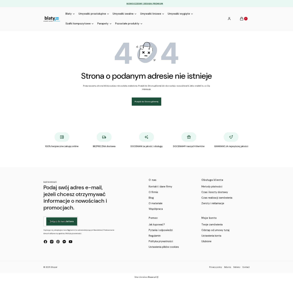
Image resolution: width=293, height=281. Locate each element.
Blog (151, 197)
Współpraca (156, 209)
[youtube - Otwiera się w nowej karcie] (71, 242)
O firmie (153, 192)
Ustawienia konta (211, 235)
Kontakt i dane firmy (160, 186)
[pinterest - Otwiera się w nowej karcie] (58, 242)
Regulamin (155, 235)
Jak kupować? (157, 224)
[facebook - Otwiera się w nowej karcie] (45, 242)
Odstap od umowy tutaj (215, 230)
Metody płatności (211, 186)
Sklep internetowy (145, 277)
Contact (246, 267)
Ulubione (206, 241)
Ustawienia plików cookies (164, 247)
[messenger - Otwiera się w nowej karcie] (64, 242)
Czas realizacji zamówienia (216, 197)
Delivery (236, 267)
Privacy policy (215, 267)
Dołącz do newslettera (62, 221)
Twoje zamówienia (212, 224)
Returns (227, 267)
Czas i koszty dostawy (214, 192)
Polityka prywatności (161, 241)
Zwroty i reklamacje (212, 203)
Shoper (54, 267)
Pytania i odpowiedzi (161, 230)
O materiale (155, 203)
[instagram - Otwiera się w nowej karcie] (52, 242)
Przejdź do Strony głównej (146, 101)
